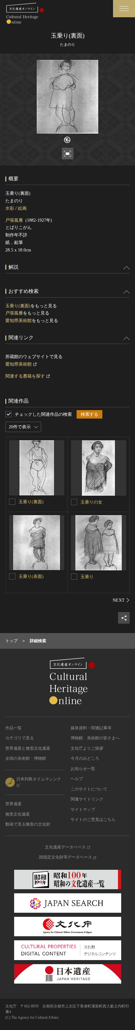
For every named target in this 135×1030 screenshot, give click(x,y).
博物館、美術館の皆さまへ (95, 738)
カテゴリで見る (19, 738)
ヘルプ (77, 778)
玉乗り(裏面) (17, 306)
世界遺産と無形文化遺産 (27, 748)
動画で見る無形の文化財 (27, 824)
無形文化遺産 (17, 814)
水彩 (9, 208)
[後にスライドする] (121, 600)
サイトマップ (83, 809)
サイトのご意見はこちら (93, 819)
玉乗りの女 (91, 502)
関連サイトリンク (87, 799)
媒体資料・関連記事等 (91, 728)
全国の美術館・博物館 (25, 758)
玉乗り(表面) (31, 576)
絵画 (22, 208)
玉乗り (87, 576)
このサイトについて (89, 789)
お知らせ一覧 (83, 768)
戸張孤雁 (14, 220)
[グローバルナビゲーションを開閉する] (124, 8)
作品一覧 (13, 728)
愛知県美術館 (18, 320)
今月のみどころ (85, 758)
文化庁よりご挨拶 (87, 748)
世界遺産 (13, 803)
